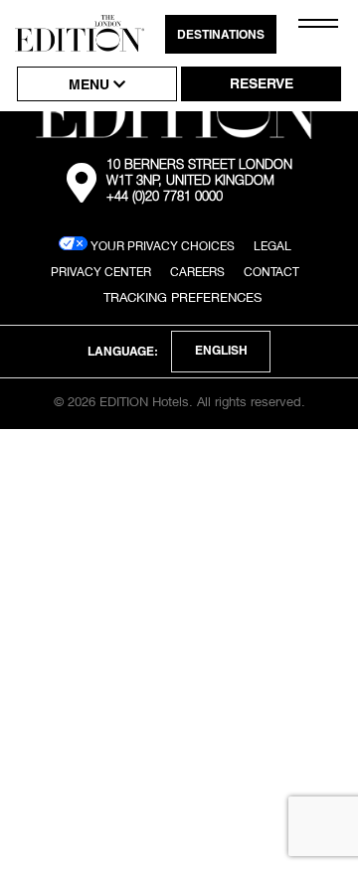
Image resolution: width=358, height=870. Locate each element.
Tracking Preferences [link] (182, 297)
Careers (197, 271)
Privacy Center (101, 271)
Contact (271, 271)
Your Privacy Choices (161, 245)
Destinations (221, 36)
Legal (272, 245)
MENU (91, 86)
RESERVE (261, 85)
